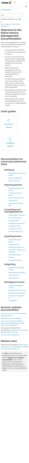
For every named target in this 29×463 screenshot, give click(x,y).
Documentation (6, 10)
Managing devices (13, 220)
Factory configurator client (16, 198)
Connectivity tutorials (14, 229)
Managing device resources (16, 223)
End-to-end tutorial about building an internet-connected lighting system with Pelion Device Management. (13, 323)
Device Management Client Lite (10, 349)
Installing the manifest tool (16, 247)
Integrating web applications (16, 272)
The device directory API (15, 231)
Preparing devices (13, 244)
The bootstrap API (13, 278)
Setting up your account (18, 330)
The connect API (13, 275)
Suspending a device (14, 226)
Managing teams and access (16, 290)
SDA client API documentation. (10, 335)
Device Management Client (17, 346)
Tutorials (11, 257)
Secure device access (14, 218)
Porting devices (13, 200)
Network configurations (15, 178)
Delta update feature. (14, 255)
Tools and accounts (14, 181)
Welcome (8, 24)
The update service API (15, 260)
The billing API (12, 300)
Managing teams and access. (9, 332)
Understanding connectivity (16, 215)
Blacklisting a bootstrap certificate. (11, 318)
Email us (16, 19)
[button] (26, 2)
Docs (2, 24)
